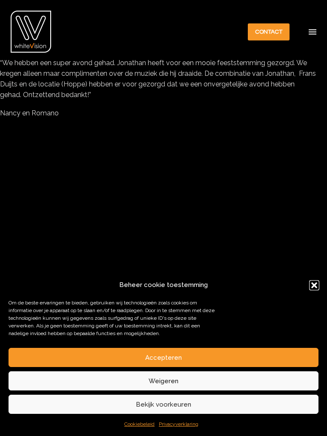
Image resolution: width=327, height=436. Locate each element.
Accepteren (163, 357)
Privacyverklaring (178, 424)
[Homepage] (31, 32)
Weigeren (163, 381)
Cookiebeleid (139, 424)
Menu (312, 32)
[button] (314, 285)
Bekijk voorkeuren (163, 404)
